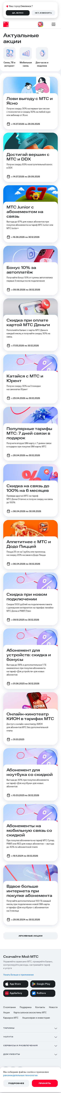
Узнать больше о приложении (18, 974)
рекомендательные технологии (20, 1075)
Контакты (40, 1007)
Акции (6, 1012)
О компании (9, 1007)
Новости (53, 1007)
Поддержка (25, 1007)
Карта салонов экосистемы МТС (30, 1012)
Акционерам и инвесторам (36, 1018)
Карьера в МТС (10, 1018)
